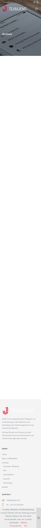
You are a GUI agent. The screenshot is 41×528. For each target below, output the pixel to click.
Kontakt (5, 487)
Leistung (5, 463)
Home (4, 454)
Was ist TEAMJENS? (9, 458)
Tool (4, 470)
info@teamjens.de (13, 500)
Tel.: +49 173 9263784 (14, 505)
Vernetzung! (7, 483)
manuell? (6, 479)
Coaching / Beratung (11, 466)
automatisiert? (8, 474)
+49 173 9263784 (7, 2)
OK (25, 526)
